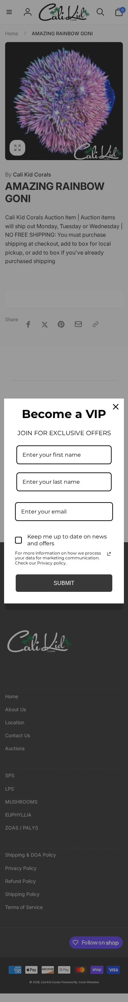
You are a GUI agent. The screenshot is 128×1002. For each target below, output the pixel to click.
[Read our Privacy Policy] (109, 554)
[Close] (116, 407)
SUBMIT (64, 583)
